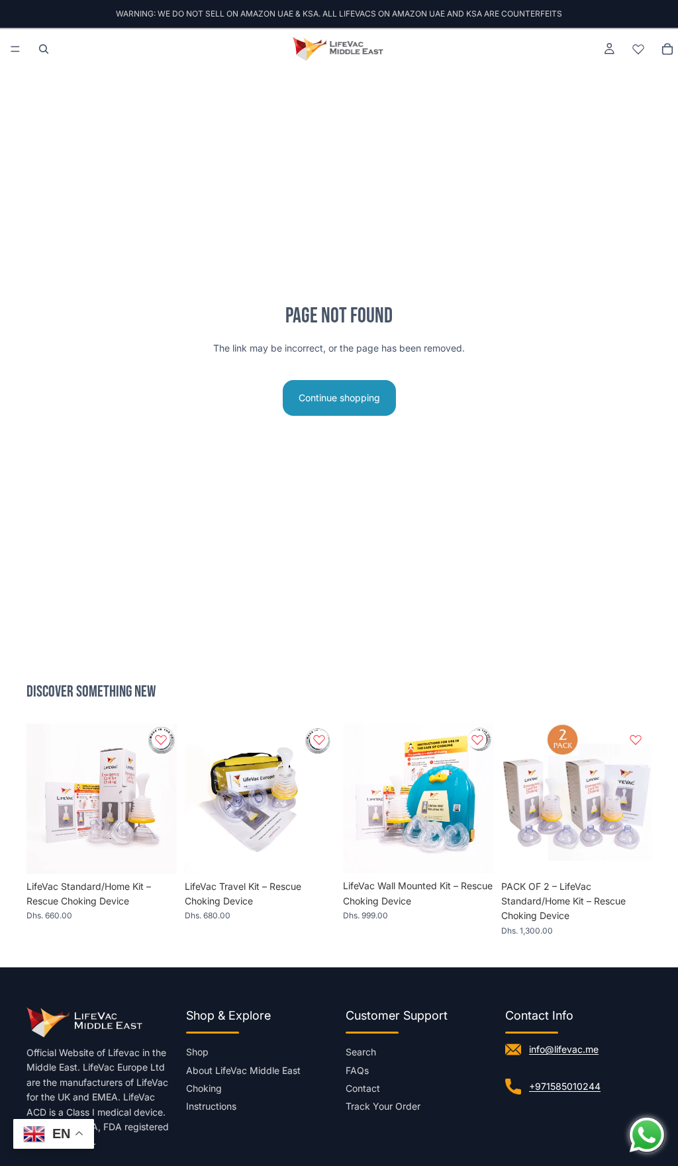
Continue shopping (339, 397)
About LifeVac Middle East (243, 1070)
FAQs (357, 1070)
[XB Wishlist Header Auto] (638, 49)
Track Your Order (383, 1106)
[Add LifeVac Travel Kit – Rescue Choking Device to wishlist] (319, 739)
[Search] (43, 49)
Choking (204, 1088)
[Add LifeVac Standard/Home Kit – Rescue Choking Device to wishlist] (161, 739)
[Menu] (15, 49)
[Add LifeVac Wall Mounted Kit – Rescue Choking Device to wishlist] (477, 739)
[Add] (156, 853)
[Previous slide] (41, 798)
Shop (197, 1051)
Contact (363, 1088)
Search (361, 1051)
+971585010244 (565, 1086)
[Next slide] (162, 798)
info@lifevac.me (564, 1049)
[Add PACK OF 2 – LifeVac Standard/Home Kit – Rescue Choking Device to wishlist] (635, 739)
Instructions (211, 1106)
